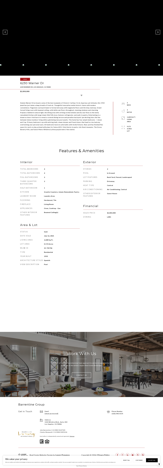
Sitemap (72, 436)
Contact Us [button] (81, 375)
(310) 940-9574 (117, 413)
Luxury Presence (62, 455)
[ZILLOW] (138, 455)
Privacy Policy (104, 455)
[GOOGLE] (143, 455)
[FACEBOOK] (117, 455)
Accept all (151, 460)
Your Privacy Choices (81, 466)
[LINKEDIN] (127, 455)
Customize (139, 460)
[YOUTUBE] (133, 455)
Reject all (126, 460)
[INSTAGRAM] (122, 455)
